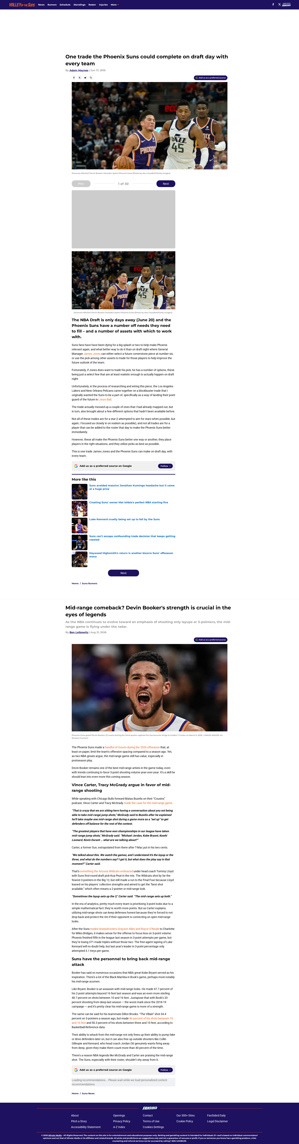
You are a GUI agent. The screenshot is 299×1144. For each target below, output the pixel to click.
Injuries (103, 4)
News (41, 4)
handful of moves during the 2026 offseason (132, 747)
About (75, 1115)
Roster (92, 4)
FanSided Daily (216, 1115)
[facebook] (273, 4)
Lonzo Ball (104, 399)
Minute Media (55, 1135)
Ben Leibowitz (79, 632)
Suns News (88, 1093)
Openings (119, 1115)
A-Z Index (119, 1127)
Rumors (52, 4)
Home (75, 583)
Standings (79, 4)
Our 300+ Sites (185, 1115)
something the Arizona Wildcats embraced (106, 871)
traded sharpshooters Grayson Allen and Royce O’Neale (124, 928)
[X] (279, 4)
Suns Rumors (89, 583)
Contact (148, 1115)
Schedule (65, 4)
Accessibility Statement (86, 1127)
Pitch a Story (79, 1121)
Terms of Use (151, 1121)
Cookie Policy (184, 1121)
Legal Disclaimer (217, 1121)
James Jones (92, 353)
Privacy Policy (121, 1121)
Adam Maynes (79, 70)
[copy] (91, 77)
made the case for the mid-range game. (148, 803)
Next (166, 183)
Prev (81, 183)
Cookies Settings (153, 1127)
